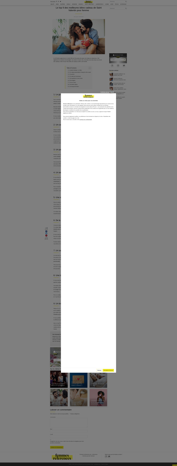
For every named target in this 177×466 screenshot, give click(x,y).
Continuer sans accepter (107, 92)
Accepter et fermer (108, 370)
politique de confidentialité (86, 119)
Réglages (99, 370)
